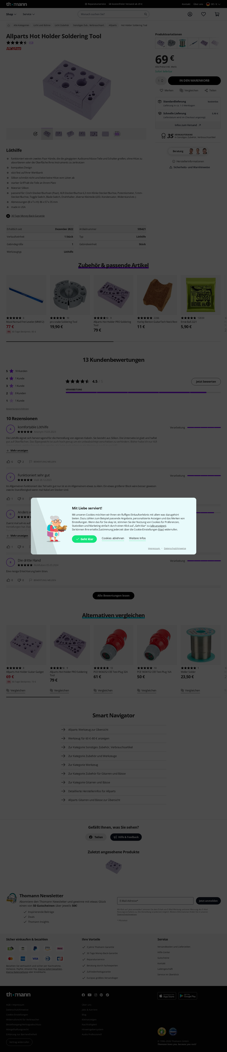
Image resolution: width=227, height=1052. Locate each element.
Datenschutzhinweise (175, 548)
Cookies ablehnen (113, 538)
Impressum (154, 548)
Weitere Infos (137, 538)
